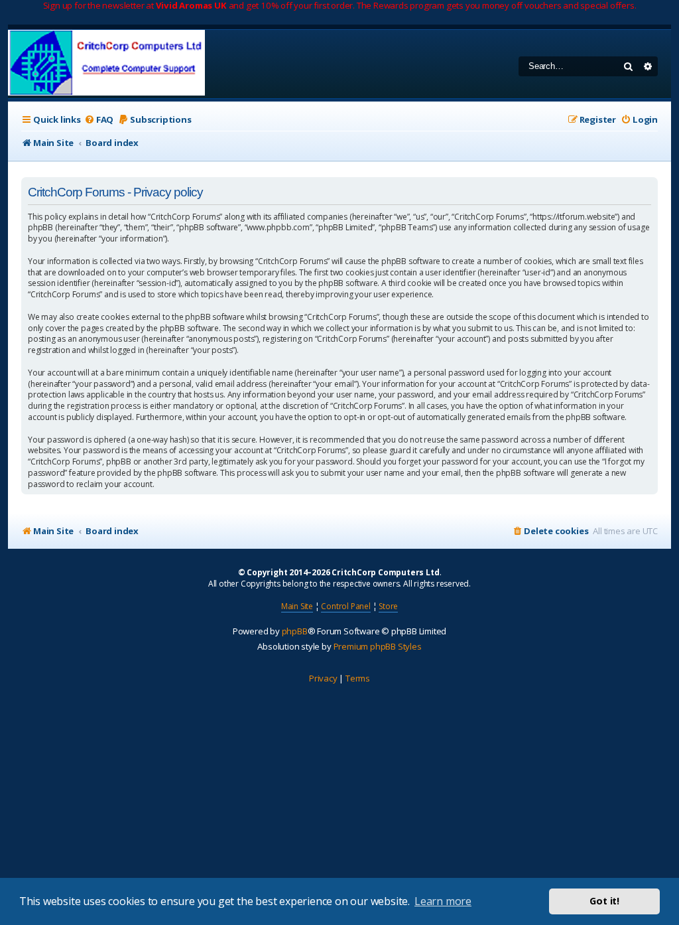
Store (388, 606)
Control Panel (345, 606)
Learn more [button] (442, 901)
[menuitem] (98, 119)
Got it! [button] (604, 900)
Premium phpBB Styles (378, 646)
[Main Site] (106, 64)
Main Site (297, 606)
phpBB (295, 631)
